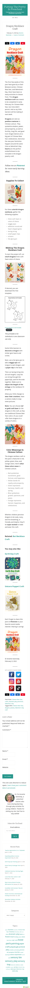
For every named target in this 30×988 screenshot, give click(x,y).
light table (15, 940)
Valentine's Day (9, 703)
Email (5, 759)
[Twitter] (18, 674)
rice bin (17, 952)
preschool (20, 701)
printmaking (16, 950)
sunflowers (8, 969)
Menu (16, 17)
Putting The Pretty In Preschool (15, 8)
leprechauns (9, 940)
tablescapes (13, 969)
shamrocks (13, 964)
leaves (23, 937)
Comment (6, 730)
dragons (7, 708)
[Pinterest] (11, 688)
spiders (12, 967)
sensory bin (16, 957)
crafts (6, 701)
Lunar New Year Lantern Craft (13, 877)
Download (9, 329)
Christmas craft (18, 931)
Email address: (15, 827)
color (23, 931)
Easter (21, 934)
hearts (13, 937)
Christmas (12, 932)
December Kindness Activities (12, 899)
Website (5, 767)
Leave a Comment (19, 35)
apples (6, 929)
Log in (24, 981)
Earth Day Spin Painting (11, 861)
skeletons (18, 964)
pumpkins (11, 952)
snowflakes (8, 967)
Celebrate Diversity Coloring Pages (14, 871)
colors (7, 934)
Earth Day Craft (12, 554)
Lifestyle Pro (19, 979)
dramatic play (13, 701)
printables (11, 950)
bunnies (10, 929)
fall (23, 934)
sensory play (11, 961)
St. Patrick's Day (21, 967)
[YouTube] (18, 681)
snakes (21, 964)
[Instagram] (11, 681)
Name (5, 751)
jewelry (12, 708)
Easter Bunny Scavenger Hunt (12, 865)
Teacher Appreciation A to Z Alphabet (15, 850)
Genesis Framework (9, 981)
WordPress (19, 981)
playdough (14, 947)
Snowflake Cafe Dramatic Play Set (14, 888)
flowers (7, 937)
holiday (16, 937)
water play (15, 971)
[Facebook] (11, 674)
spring (15, 967)
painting (15, 943)
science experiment (16, 954)
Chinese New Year (17, 699)
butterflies (16, 929)
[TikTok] (18, 688)
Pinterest (21, 166)
